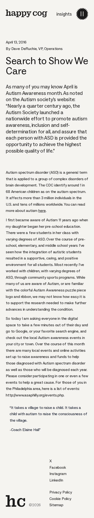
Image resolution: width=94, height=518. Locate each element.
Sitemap (56, 505)
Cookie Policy (60, 498)
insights (64, 14)
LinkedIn (56, 480)
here (42, 210)
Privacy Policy (60, 492)
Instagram (58, 473)
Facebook (57, 467)
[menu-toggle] (82, 14)
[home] (26, 13)
